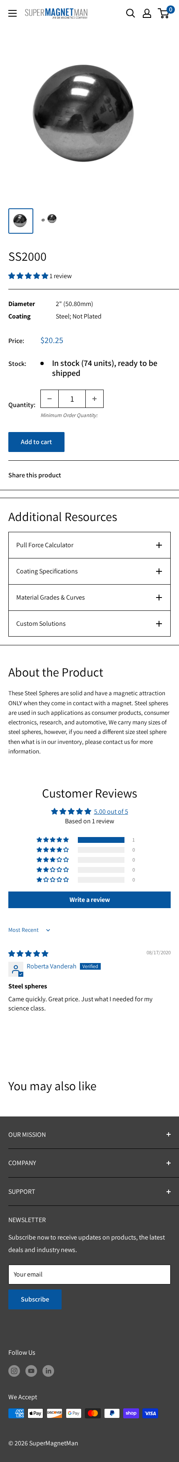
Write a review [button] (90, 899)
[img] (28, 953)
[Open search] (130, 13)
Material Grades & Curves (50, 597)
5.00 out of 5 (111, 811)
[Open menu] (12, 13)
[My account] (147, 13)
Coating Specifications (47, 571)
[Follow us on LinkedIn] (48, 1370)
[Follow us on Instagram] (14, 1370)
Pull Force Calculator (44, 545)
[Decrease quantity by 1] (49, 399)
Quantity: (21, 404)
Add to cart (36, 441)
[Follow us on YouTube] (31, 1370)
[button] (29, 276)
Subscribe (35, 1299)
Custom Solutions (41, 623)
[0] (164, 13)
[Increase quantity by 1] (94, 399)
